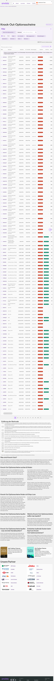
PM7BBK (4, 395)
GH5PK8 (4, 344)
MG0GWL (5, 232)
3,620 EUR (40, 229)
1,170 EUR (40, 128)
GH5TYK (4, 351)
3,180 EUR (40, 225)
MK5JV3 (4, 79)
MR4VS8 (4, 64)
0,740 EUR (40, 68)
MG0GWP (5, 218)
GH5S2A (4, 330)
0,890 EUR (40, 106)
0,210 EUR (46, 255)
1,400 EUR (40, 102)
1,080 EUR (40, 320)
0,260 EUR (46, 262)
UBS (11, 586)
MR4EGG (5, 281)
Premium (28, 3)
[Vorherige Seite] (12, 418)
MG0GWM (5, 209)
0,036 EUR (46, 337)
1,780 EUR (40, 162)
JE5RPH (4, 392)
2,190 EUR (40, 145)
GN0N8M (5, 334)
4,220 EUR (40, 213)
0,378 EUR (40, 409)
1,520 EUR (40, 152)
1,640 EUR (40, 156)
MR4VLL (4, 93)
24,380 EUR (46, 241)
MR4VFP (4, 314)
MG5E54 (4, 173)
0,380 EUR (46, 281)
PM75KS (4, 378)
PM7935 (4, 385)
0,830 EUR (40, 79)
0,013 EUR (40, 347)
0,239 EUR (40, 258)
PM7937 (4, 405)
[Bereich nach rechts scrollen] (50, 229)
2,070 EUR (40, 140)
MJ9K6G (4, 192)
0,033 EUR (46, 330)
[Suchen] (40, 3)
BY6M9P (4, 272)
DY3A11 (4, 300)
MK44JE (4, 118)
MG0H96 (5, 177)
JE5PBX (4, 375)
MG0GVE (5, 199)
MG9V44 (4, 152)
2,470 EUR (40, 206)
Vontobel (12, 589)
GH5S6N (4, 340)
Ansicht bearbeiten (46, 46)
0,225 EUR (40, 60)
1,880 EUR (40, 169)
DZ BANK (12, 569)
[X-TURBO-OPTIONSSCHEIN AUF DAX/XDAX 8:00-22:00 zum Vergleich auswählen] (2, 320)
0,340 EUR (40, 398)
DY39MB (4, 275)
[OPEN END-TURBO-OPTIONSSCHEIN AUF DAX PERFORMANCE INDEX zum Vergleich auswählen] (2, 317)
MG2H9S (5, 213)
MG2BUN (5, 196)
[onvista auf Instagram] (15, 680)
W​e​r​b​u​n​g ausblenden (35, 14)
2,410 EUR (40, 118)
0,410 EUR (40, 64)
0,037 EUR (40, 351)
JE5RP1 (4, 381)
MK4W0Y (5, 97)
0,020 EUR (40, 354)
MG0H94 (5, 206)
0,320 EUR (40, 275)
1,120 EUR (40, 317)
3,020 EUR (40, 173)
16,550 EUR (46, 236)
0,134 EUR (40, 86)
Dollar (28, 680)
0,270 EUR (40, 265)
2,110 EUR (40, 196)
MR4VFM (5, 327)
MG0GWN (5, 188)
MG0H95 (5, 203)
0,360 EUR (46, 398)
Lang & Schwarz (14, 579)
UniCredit (38, 586)
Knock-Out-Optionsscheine (12, 6)
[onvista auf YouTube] (13, 680)
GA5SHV (4, 236)
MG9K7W (5, 156)
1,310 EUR (40, 83)
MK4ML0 (5, 102)
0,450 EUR (40, 75)
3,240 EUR (40, 192)
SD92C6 (4, 288)
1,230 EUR (46, 317)
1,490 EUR (46, 320)
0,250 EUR (40, 262)
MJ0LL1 (4, 121)
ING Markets (13, 576)
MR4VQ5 (5, 72)
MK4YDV (4, 106)
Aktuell (17, 3)
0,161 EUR (40, 90)
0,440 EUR (46, 284)
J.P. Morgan (39, 576)
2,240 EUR (40, 202)
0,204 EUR (46, 252)
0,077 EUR (40, 72)
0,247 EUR (46, 258)
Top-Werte (36, 680)
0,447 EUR (46, 409)
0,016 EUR (40, 344)
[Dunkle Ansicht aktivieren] (6, 0)
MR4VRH (5, 68)
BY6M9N (4, 265)
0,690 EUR (40, 93)
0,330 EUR (40, 149)
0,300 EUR (40, 271)
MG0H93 (5, 226)
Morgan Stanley (14, 582)
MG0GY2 (4, 166)
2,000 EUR (40, 177)
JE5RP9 (4, 368)
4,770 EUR (40, 184)
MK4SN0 (4, 110)
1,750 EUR (40, 159)
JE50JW (4, 364)
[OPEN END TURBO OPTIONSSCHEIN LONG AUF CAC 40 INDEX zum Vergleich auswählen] (2, 409)
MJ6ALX (4, 140)
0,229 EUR (40, 121)
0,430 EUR (40, 284)
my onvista (23, 3)
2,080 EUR (40, 188)
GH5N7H (4, 357)
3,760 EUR (40, 232)
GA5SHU (4, 241)
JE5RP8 (4, 402)
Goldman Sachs (40, 569)
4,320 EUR (40, 166)
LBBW (38, 579)
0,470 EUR (40, 297)
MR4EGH (5, 245)
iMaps (38, 572)
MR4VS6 (4, 75)
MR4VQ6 (5, 57)
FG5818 (4, 294)
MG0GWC (5, 184)
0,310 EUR (46, 271)
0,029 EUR (40, 340)
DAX (20, 680)
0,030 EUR (40, 57)
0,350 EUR (40, 378)
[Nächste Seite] (40, 418)
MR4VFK (4, 323)
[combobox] (29, 32)
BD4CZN (5, 297)
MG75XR (4, 258)
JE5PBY (4, 388)
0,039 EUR (46, 351)
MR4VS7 (4, 60)
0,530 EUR (40, 323)
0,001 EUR (40, 361)
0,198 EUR (40, 252)
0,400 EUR (40, 288)
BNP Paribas (13, 565)
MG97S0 (4, 159)
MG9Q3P (5, 162)
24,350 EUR (40, 241)
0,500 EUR (46, 364)
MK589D (4, 114)
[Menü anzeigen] (13, 3)
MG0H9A (5, 132)
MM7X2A (5, 136)
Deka (37, 565)
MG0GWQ (5, 145)
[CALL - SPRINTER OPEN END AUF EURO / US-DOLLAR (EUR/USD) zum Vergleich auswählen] (2, 297)
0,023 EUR (40, 337)
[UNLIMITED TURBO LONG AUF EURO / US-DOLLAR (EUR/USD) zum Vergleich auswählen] (2, 262)
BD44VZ (4, 320)
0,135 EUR (46, 245)
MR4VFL (4, 307)
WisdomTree (39, 589)
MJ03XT (4, 249)
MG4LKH (5, 222)
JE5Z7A (4, 361)
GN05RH (4, 409)
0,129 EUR (40, 245)
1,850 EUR (40, 132)
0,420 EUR (40, 291)
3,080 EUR (40, 222)
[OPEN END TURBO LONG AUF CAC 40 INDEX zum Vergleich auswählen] (2, 307)
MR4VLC (4, 83)
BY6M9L (4, 262)
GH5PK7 (4, 347)
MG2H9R (5, 229)
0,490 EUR (40, 199)
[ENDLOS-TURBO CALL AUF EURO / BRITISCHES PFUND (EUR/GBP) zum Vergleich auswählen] (2, 255)
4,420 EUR (40, 218)
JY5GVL (4, 371)
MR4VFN (5, 311)
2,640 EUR (40, 209)
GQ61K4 (4, 337)
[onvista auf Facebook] (11, 680)
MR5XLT (4, 252)
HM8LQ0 (4, 278)
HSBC (12, 572)
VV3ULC (4, 304)
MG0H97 (5, 169)
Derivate (6, 6)
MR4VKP (4, 87)
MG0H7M (5, 181)
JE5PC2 (4, 398)
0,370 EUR (40, 281)
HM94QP (5, 317)
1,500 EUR (40, 114)
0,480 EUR (46, 297)
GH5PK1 (4, 354)
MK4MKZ (5, 128)
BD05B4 (4, 291)
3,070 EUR (40, 136)
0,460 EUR (46, 304)
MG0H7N (5, 149)
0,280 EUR (46, 265)
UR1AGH (4, 268)
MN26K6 (4, 284)
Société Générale (40, 582)
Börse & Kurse (2, 6)
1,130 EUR (40, 97)
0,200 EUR (40, 255)
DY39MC (5, 255)
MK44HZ (4, 90)
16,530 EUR (40, 236)
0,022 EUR (40, 330)
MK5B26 (4, 125)
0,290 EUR (46, 268)
